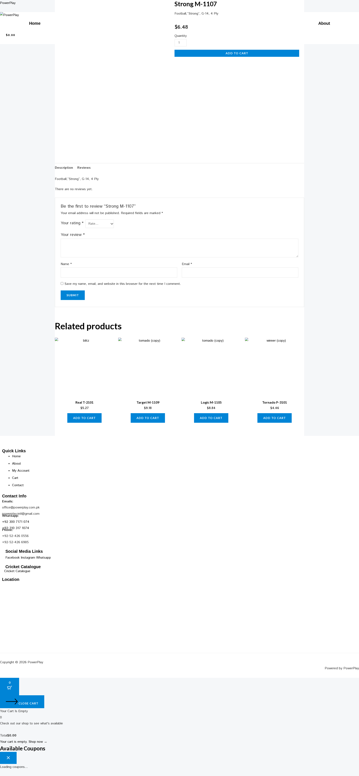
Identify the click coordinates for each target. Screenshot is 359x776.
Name (66, 264)
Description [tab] (64, 167)
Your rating (72, 223)
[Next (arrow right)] (351, 385)
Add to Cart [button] (84, 418)
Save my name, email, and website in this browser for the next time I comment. (122, 283)
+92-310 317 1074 (15, 528)
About (324, 23)
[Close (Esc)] (354, 4)
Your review (73, 235)
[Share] (345, 4)
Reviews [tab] (84, 167)
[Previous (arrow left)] (7, 385)
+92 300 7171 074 (15, 521)
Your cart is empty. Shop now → (23, 741)
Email (187, 264)
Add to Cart (237, 53)
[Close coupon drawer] (8, 758)
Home (35, 23)
